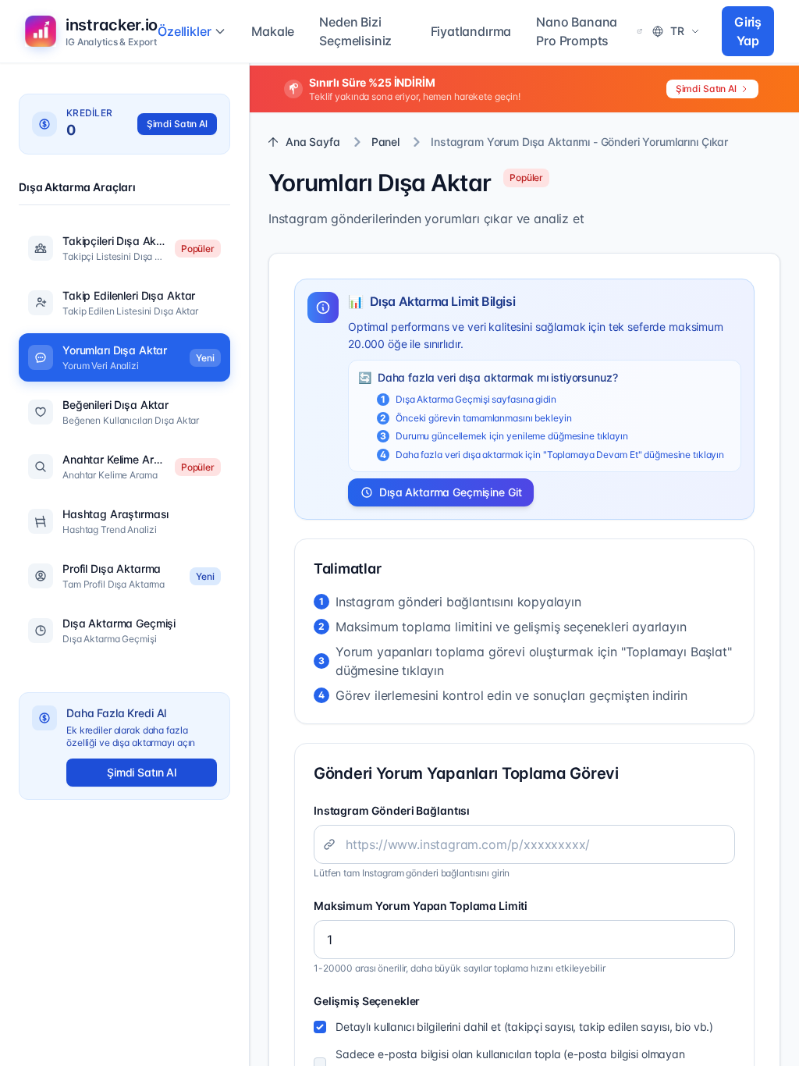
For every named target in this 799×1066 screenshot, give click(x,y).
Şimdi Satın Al (706, 88)
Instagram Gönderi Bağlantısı (392, 810)
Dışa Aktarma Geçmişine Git (450, 492)
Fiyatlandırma (471, 31)
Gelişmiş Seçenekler (367, 1000)
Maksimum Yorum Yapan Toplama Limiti (420, 905)
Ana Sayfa (313, 141)
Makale (272, 31)
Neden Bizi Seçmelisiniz (355, 31)
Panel (385, 141)
